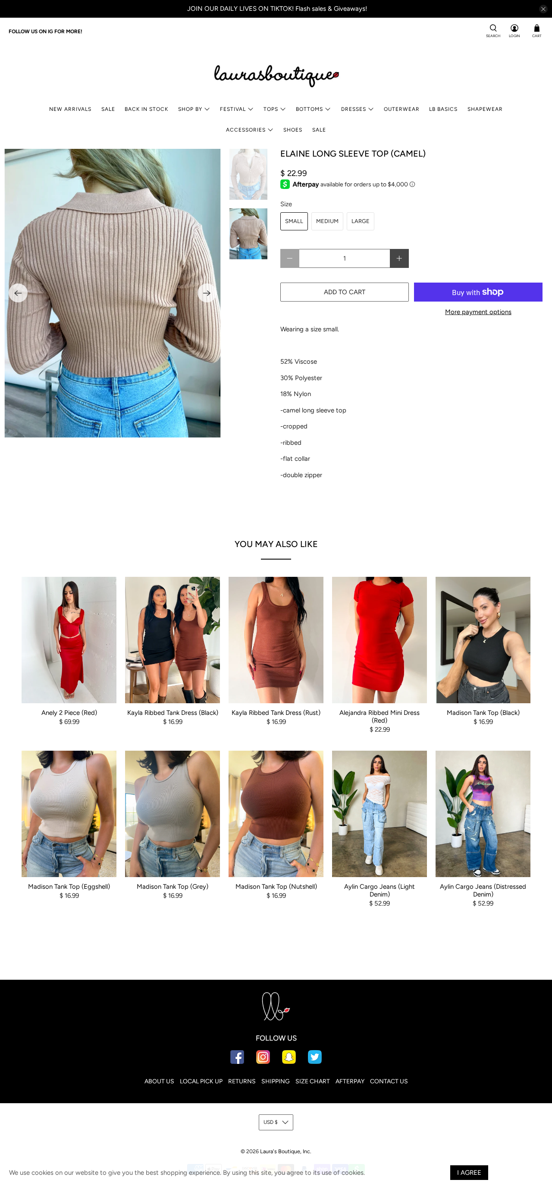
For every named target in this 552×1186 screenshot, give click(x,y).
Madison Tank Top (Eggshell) (69, 886)
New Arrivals (70, 109)
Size (286, 204)
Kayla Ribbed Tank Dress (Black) (172, 713)
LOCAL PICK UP (201, 1081)
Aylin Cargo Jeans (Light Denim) (379, 890)
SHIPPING (275, 1081)
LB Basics (443, 109)
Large (360, 221)
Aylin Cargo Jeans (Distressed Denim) (483, 890)
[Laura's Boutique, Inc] (276, 74)
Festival (233, 109)
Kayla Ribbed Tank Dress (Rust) (276, 713)
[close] (543, 9)
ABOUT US (159, 1081)
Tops (270, 109)
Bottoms (309, 109)
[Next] (207, 292)
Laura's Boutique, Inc (285, 1151)
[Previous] (18, 292)
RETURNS (242, 1081)
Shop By (190, 109)
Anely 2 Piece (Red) (69, 713)
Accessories (246, 130)
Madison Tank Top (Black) (483, 713)
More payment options (478, 312)
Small (294, 221)
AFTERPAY (350, 1081)
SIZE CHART (312, 1081)
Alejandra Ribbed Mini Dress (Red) (379, 716)
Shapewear (485, 109)
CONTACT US (389, 1081)
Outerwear (402, 109)
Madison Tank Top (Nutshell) (276, 886)
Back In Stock (146, 109)
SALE (108, 109)
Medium (327, 221)
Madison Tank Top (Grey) (172, 886)
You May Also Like (276, 544)
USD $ (270, 1122)
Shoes (292, 130)
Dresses (353, 109)
